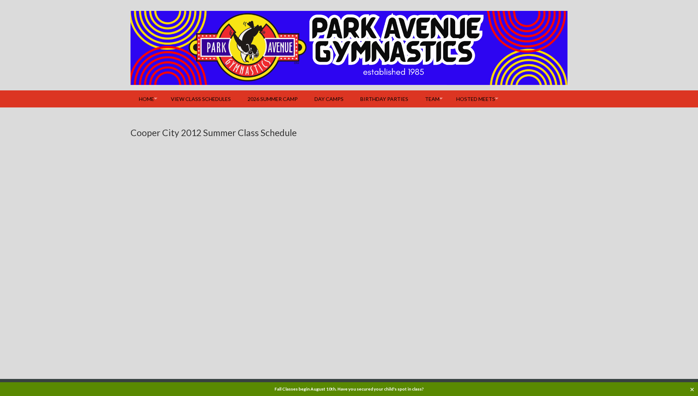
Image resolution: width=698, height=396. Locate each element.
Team (432, 99)
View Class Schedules (201, 99)
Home (146, 99)
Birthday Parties (384, 99)
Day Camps (329, 99)
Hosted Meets (475, 99)
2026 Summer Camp (273, 99)
